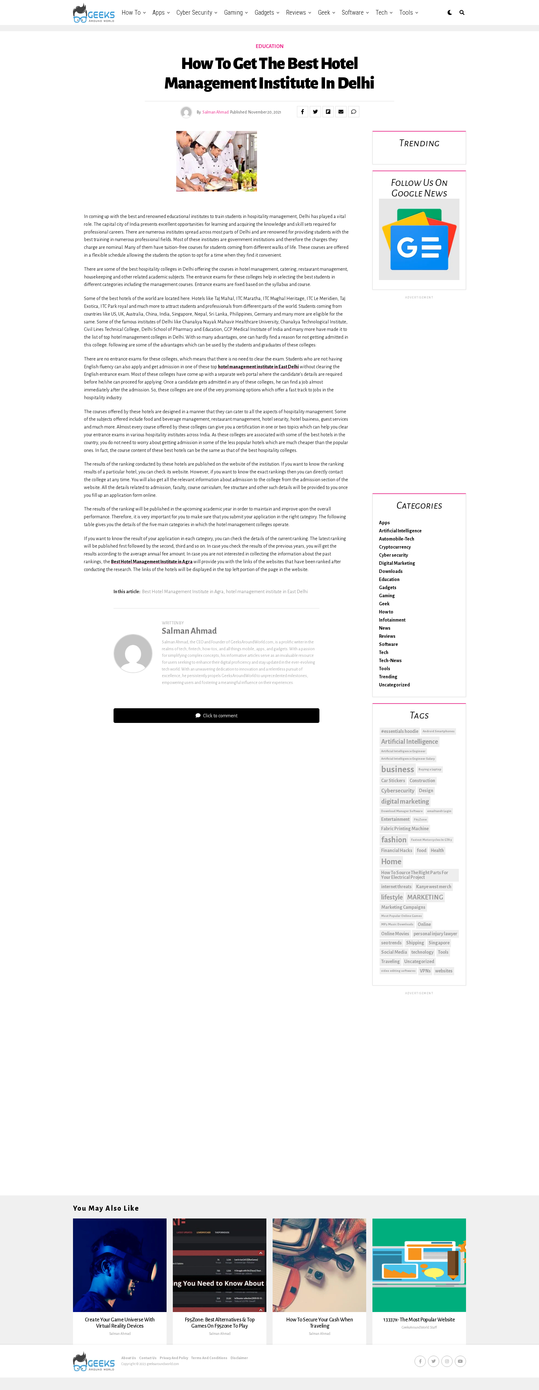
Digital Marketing (397, 563)
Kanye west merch (433, 886)
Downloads (391, 571)
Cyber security (194, 12)
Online (424, 924)
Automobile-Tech (396, 538)
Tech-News (390, 660)
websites (444, 970)
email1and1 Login (439, 811)
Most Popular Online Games (401, 916)
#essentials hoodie (399, 731)
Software (353, 12)
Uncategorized (394, 684)
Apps (159, 12)
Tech (381, 12)
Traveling (390, 961)
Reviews (296, 12)
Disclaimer (239, 1358)
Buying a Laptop (430, 769)
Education (389, 579)
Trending (388, 676)
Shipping (415, 942)
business (397, 769)
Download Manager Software (402, 811)
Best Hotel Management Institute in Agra (151, 561)
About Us (128, 1358)
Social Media (394, 952)
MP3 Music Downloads (397, 924)
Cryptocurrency (395, 547)
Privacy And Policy (174, 1358)
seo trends (391, 942)
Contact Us (148, 1358)
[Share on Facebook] (302, 111)
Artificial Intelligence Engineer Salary (408, 758)
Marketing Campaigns (403, 907)
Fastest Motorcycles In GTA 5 (431, 839)
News (385, 628)
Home (391, 862)
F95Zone (420, 819)
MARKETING (425, 897)
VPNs (425, 970)
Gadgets (264, 12)
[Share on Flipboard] (328, 111)
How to (131, 12)
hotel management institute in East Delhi (258, 366)
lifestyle (392, 897)
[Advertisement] (419, 393)
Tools (406, 12)
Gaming (233, 12)
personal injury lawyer (435, 933)
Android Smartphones (438, 731)
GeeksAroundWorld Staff (419, 1327)
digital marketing (405, 801)
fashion (394, 840)
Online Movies (395, 933)
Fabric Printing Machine (405, 828)
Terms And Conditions (209, 1358)
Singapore (439, 942)
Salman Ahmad (215, 112)
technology (422, 952)
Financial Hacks (396, 850)
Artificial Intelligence (400, 530)
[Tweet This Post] (315, 111)
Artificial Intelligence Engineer (403, 751)
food (421, 850)
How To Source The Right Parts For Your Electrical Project (414, 875)
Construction (422, 780)
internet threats (396, 886)
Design (426, 790)
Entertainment (395, 819)
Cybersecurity (398, 791)
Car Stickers (393, 780)
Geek (324, 12)
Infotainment (392, 620)
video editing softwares (398, 970)
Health (437, 850)
